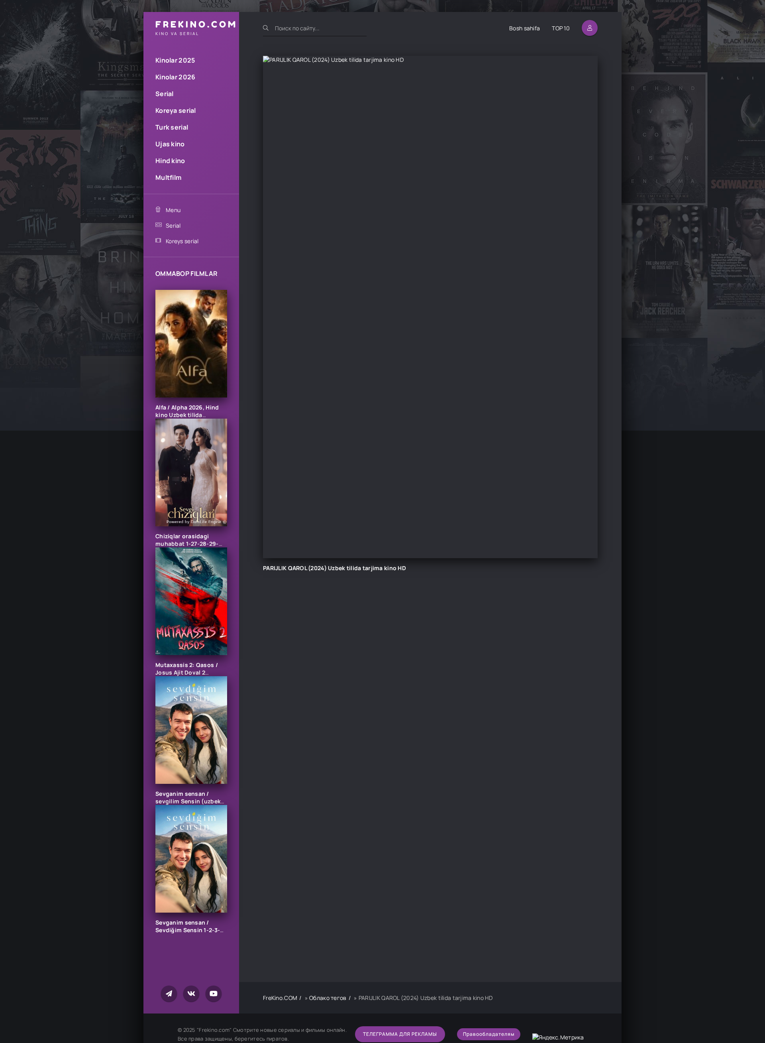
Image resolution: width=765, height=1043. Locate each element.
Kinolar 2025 (175, 60)
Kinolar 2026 (175, 77)
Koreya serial (175, 110)
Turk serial (171, 127)
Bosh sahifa (524, 28)
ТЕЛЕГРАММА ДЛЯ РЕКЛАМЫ (400, 1034)
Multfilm (168, 177)
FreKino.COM (280, 998)
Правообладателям (488, 1034)
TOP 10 (561, 28)
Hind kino (170, 160)
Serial (164, 93)
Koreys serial (182, 241)
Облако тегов (327, 998)
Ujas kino (170, 144)
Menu (173, 210)
